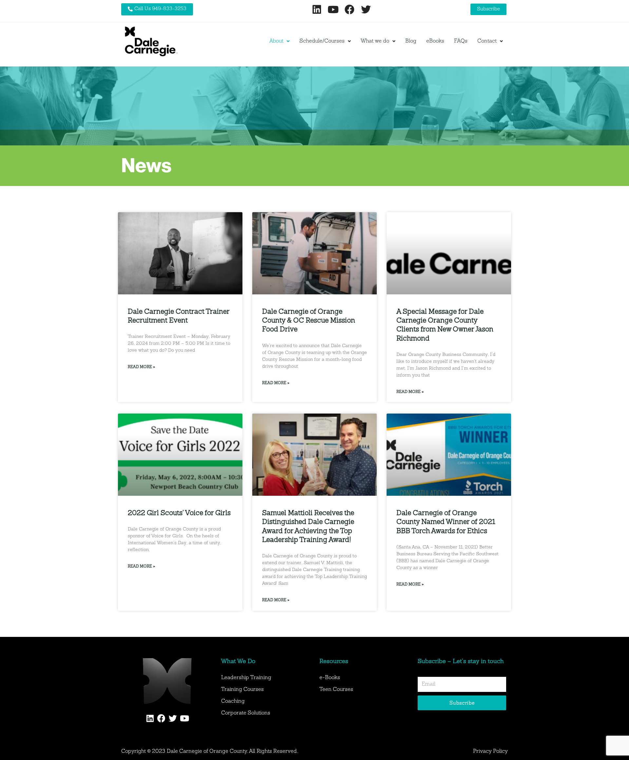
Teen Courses (336, 689)
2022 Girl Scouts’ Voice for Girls (179, 513)
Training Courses (242, 689)
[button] (279, 41)
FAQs (460, 41)
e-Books (329, 677)
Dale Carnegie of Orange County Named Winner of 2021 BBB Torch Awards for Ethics (445, 522)
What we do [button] (375, 41)
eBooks (435, 41)
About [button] (276, 41)
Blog (410, 41)
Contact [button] (487, 41)
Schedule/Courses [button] (322, 41)
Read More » (141, 367)
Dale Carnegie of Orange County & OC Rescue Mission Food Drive (308, 320)
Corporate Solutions (245, 713)
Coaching (233, 701)
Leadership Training (246, 677)
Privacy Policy (490, 751)
